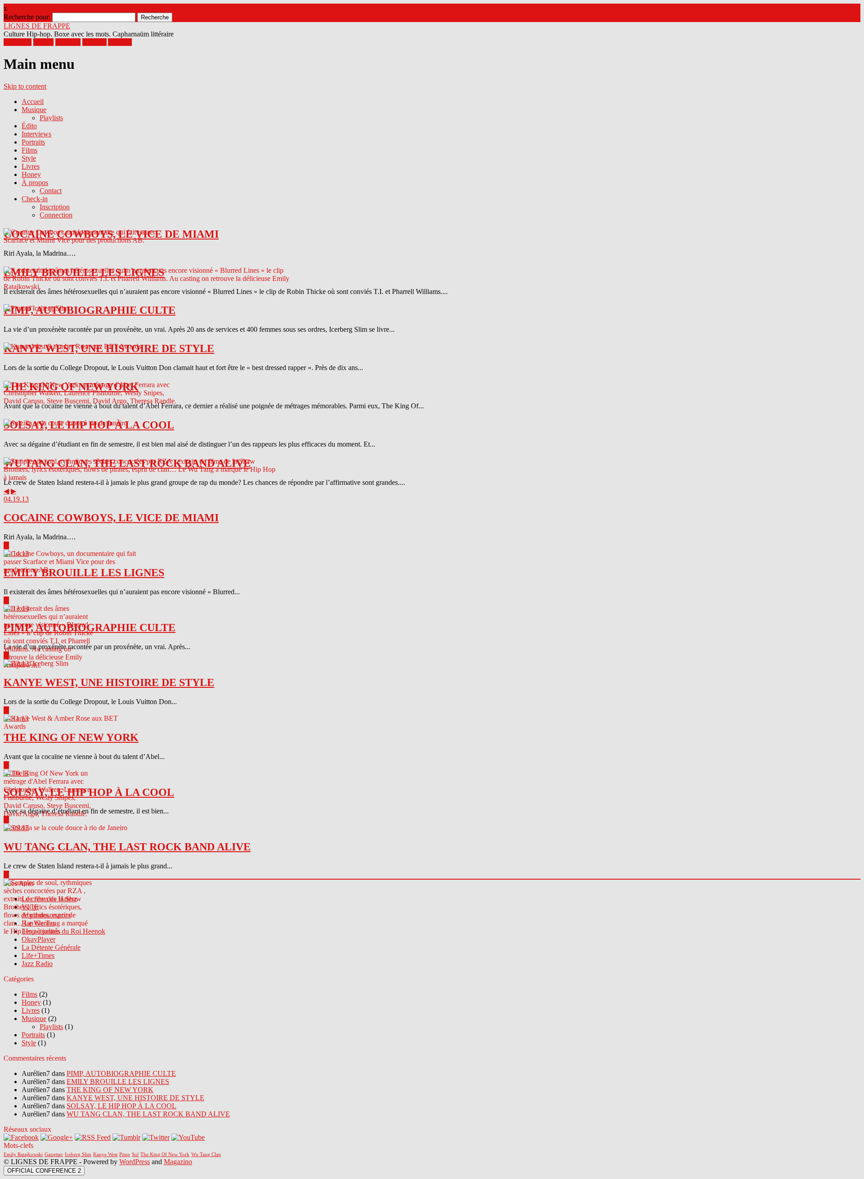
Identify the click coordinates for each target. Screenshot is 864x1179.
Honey (31, 174)
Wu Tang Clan (206, 1154)
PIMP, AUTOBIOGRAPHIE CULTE (121, 1073)
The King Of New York (164, 1154)
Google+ (68, 42)
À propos (35, 182)
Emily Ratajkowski (23, 1154)
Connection (56, 215)
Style (29, 158)
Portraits (33, 142)
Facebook (18, 42)
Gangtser (54, 1154)
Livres (31, 166)
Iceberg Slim (78, 1154)
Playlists (51, 118)
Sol (135, 1154)
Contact (51, 190)
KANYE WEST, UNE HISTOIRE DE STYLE (135, 1098)
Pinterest (94, 42)
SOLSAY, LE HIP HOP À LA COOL (121, 1106)
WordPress (134, 1161)
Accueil (33, 101)
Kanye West (105, 1154)
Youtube (120, 42)
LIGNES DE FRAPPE (37, 26)
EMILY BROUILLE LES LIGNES (118, 1081)
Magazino (178, 1161)
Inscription (55, 207)
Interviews (36, 134)
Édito (29, 126)
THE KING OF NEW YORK (110, 1089)
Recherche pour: (27, 17)
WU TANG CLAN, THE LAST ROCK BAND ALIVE (148, 1114)
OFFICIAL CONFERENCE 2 (44, 1170)
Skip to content (25, 86)
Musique (34, 109)
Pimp (124, 1154)
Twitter (43, 42)
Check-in (35, 199)
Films (29, 150)
